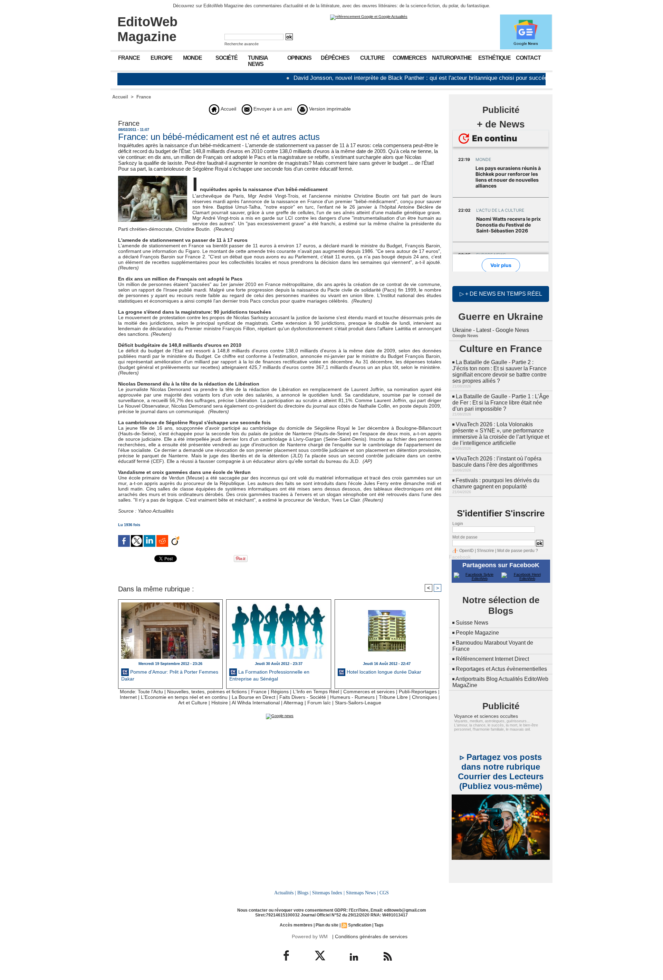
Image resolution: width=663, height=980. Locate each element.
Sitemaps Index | (328, 892)
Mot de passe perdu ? (517, 550)
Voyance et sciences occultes (486, 716)
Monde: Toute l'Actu (141, 691)
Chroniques (424, 697)
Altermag (293, 702)
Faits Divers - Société (302, 697)
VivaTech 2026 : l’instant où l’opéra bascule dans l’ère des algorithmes (496, 462)
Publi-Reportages (418, 691)
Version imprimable (329, 109)
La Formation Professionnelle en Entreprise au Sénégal (269, 675)
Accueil (120, 96)
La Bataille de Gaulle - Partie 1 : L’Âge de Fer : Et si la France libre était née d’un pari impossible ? (500, 402)
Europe (161, 58)
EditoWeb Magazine (147, 29)
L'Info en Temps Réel (316, 691)
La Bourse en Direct (253, 697)
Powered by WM (310, 936)
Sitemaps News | (362, 892)
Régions (280, 691)
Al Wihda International (256, 702)
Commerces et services (369, 691)
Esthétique (494, 58)
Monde (192, 58)
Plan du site (327, 925)
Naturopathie (452, 58)
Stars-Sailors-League (358, 702)
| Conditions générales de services (369, 936)
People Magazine (477, 633)
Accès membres (296, 925)
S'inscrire (485, 550)
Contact (528, 58)
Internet (128, 697)
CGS (384, 892)
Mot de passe (465, 537)
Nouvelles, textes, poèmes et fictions (207, 691)
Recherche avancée (241, 44)
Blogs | (304, 892)
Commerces (409, 58)
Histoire (219, 702)
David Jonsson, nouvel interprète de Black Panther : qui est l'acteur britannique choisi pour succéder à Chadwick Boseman (420, 78)
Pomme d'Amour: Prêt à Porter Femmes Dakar (169, 675)
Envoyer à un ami (272, 109)
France (129, 58)
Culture (372, 58)
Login (457, 523)
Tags (379, 925)
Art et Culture (192, 702)
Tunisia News (258, 61)
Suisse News (472, 623)
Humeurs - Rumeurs (352, 697)
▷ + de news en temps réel (501, 294)
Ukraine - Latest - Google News (490, 330)
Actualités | (285, 892)
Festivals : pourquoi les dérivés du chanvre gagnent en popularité (495, 483)
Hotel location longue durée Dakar (383, 672)
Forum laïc (319, 702)
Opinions (299, 58)
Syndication (359, 925)
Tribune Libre (393, 697)
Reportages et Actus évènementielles (501, 669)
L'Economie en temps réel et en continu (184, 697)
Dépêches (335, 58)
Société (226, 58)
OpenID (466, 550)
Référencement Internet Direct (492, 659)
